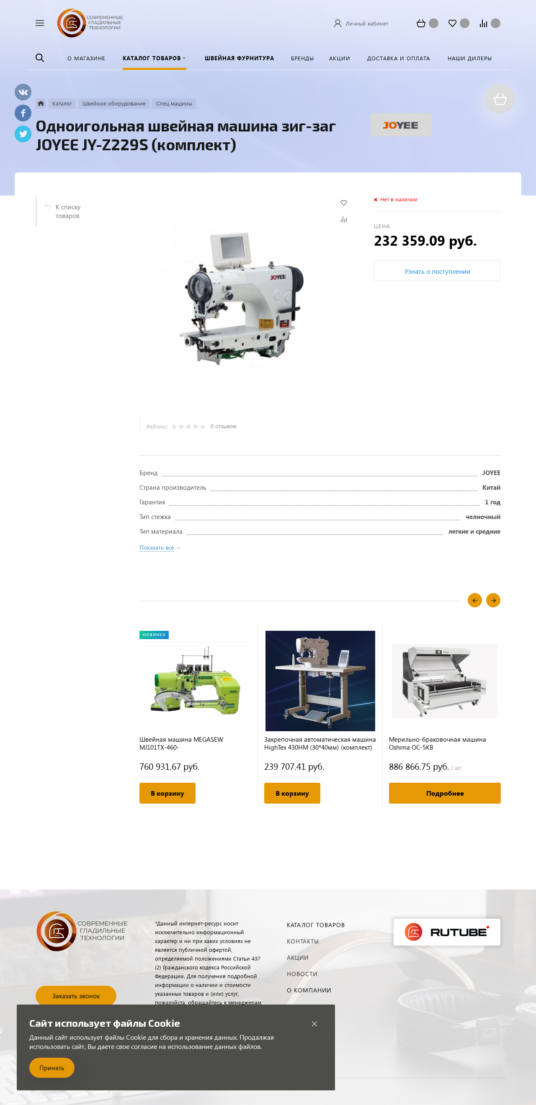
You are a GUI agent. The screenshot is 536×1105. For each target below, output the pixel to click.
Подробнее (445, 793)
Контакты (303, 941)
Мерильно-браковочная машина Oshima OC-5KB (437, 743)
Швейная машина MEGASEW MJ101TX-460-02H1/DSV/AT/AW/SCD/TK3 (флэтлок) (192, 743)
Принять (51, 1068)
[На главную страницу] (90, 22)
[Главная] (41, 103)
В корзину (167, 793)
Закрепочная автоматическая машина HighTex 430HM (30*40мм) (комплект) (320, 743)
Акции (298, 957)
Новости (302, 974)
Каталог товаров (316, 925)
